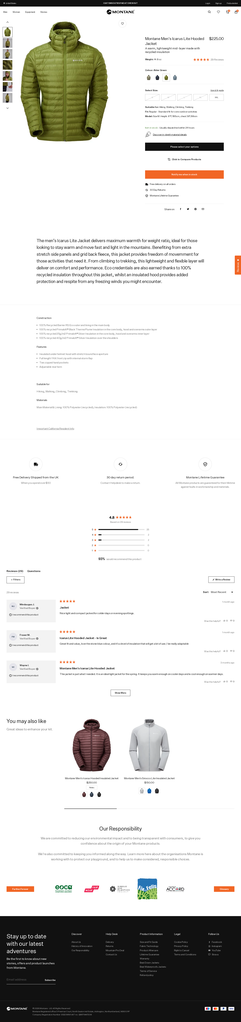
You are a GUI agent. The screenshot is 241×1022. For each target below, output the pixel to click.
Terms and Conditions (185, 954)
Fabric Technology (149, 946)
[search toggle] (209, 12)
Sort (206, 592)
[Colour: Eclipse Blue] (157, 75)
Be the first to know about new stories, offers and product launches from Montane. (30, 963)
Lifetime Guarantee (149, 954)
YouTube (216, 950)
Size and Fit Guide (149, 942)
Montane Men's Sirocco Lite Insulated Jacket (149, 778)
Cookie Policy (181, 942)
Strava (215, 954)
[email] (203, 209)
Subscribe (50, 980)
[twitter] (188, 209)
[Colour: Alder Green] (166, 75)
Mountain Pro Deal (115, 950)
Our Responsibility (80, 950)
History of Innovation (81, 946)
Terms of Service (148, 971)
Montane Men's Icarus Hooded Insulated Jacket (92, 778)
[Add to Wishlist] (122, 24)
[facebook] (180, 209)
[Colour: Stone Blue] (175, 75)
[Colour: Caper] (148, 75)
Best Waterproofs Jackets (153, 966)
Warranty (144, 958)
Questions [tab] (33, 571)
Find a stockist (232, 3)
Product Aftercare (149, 950)
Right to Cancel (181, 950)
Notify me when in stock (184, 174)
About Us (76, 942)
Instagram (217, 946)
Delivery (110, 942)
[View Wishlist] (218, 12)
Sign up (218, 3)
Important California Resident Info (55, 428)
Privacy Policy (181, 946)
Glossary (224, 889)
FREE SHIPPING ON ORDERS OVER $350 (129, 3)
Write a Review (224, 580)
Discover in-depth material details (170, 134)
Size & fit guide (217, 90)
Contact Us (111, 954)
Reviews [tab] (15, 571)
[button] (208, 59)
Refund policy (147, 975)
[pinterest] (195, 209)
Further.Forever (20, 889)
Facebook (217, 942)
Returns (109, 946)
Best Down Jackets (149, 962)
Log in (207, 3)
